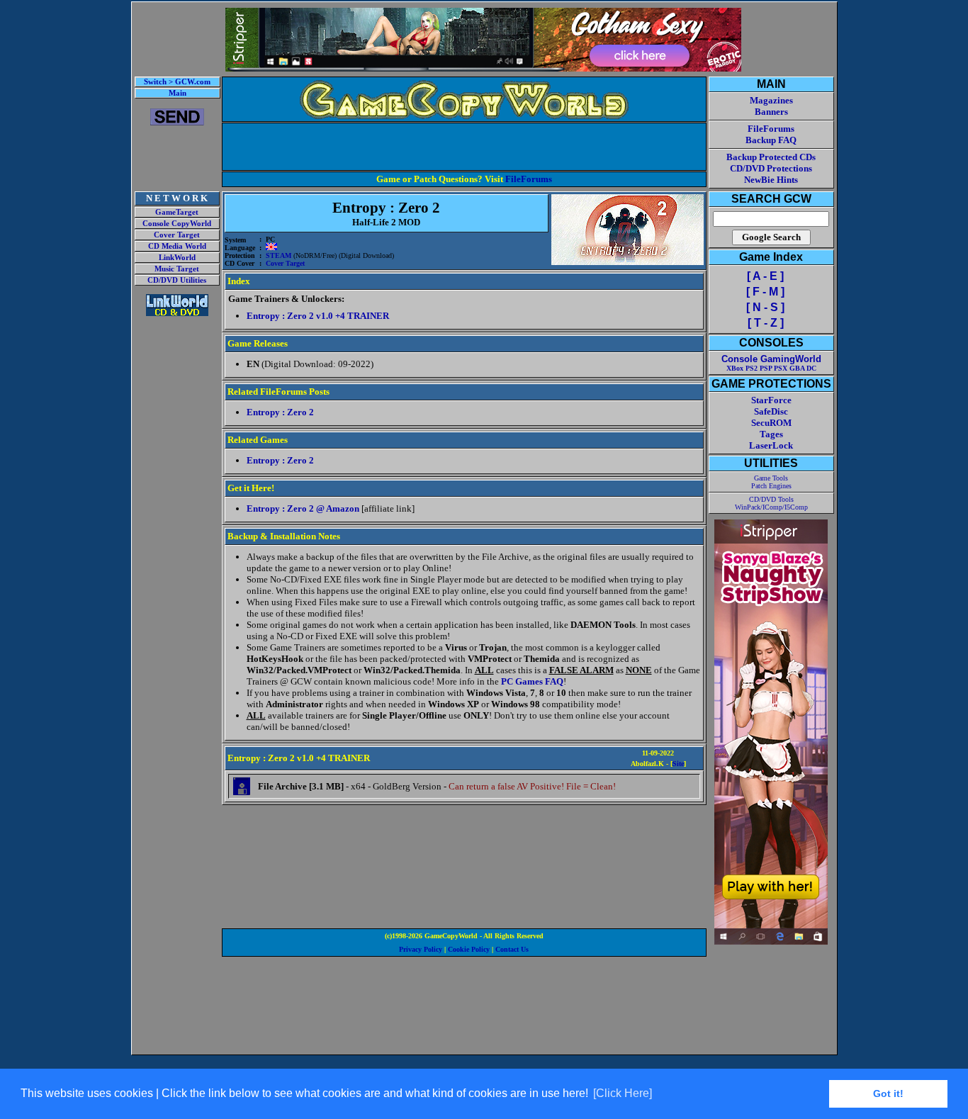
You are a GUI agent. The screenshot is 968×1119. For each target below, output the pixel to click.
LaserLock (771, 445)
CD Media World (177, 246)
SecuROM (771, 422)
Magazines (771, 100)
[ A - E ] (765, 276)
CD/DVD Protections (771, 168)
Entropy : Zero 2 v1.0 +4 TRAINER (318, 315)
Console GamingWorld (771, 359)
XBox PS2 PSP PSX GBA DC (771, 368)
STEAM (278, 255)
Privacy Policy (420, 949)
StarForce (771, 400)
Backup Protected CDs (771, 157)
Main (177, 93)
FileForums (528, 179)
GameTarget (176, 212)
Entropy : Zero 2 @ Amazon (303, 508)
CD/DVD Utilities (176, 280)
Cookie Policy (469, 949)
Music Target (176, 269)
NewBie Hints (771, 179)
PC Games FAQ (532, 681)
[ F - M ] (765, 292)
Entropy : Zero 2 (280, 412)
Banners (771, 111)
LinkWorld (177, 258)
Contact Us (512, 949)
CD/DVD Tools (771, 499)
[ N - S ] (765, 307)
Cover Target (177, 235)
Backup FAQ (771, 140)
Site (678, 763)
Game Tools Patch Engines (771, 482)
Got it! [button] (888, 1093)
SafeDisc (771, 411)
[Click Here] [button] (622, 1093)
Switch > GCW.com (177, 82)
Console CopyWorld (176, 223)
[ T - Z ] (766, 323)
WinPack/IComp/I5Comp (771, 507)
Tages (771, 434)
